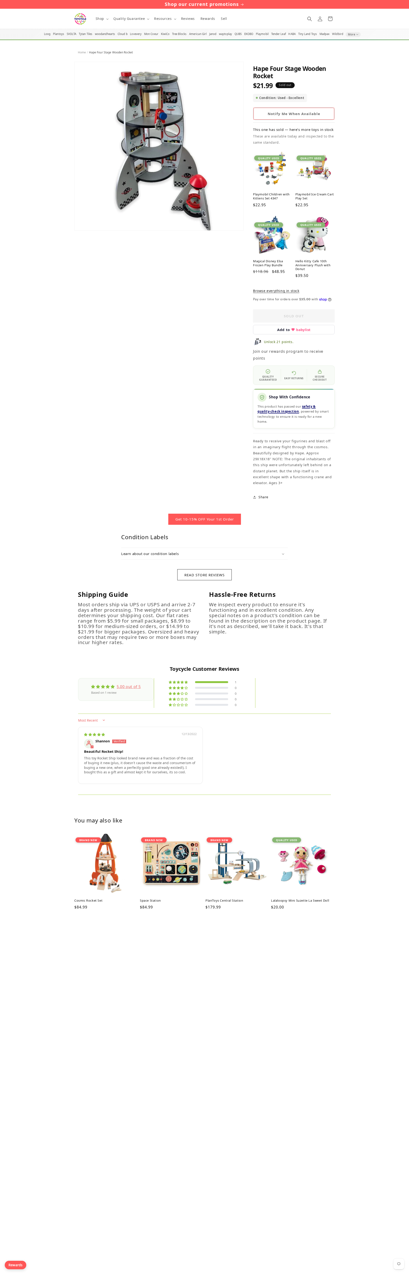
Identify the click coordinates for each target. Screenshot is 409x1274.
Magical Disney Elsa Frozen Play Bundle (268, 263)
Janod (213, 34)
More (351, 34)
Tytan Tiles (85, 34)
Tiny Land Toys (307, 34)
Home (82, 52)
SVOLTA (71, 34)
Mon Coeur (151, 34)
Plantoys (58, 34)
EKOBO (248, 34)
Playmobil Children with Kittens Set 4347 (271, 196)
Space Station (150, 901)
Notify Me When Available (294, 113)
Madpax (325, 34)
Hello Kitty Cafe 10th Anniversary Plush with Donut (313, 265)
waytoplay (225, 34)
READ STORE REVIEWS (204, 574)
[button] (102, 19)
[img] (94, 734)
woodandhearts (105, 34)
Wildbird (337, 34)
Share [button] (263, 497)
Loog (47, 34)
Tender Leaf (278, 34)
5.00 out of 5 (129, 686)
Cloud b (123, 34)
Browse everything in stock (276, 290)
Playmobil (262, 34)
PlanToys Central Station (224, 901)
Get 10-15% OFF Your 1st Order (204, 519)
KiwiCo (165, 34)
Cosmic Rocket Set (88, 901)
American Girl (198, 34)
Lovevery (136, 34)
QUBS (238, 34)
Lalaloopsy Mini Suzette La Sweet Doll (300, 901)
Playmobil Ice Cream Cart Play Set (314, 196)
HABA (291, 34)
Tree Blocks (179, 34)
